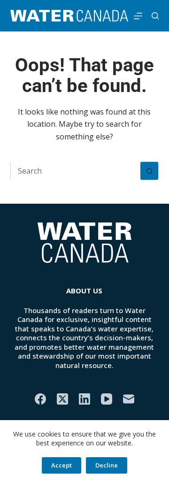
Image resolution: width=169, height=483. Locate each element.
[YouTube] (106, 399)
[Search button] (149, 171)
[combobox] (76, 170)
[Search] (155, 15)
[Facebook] (40, 399)
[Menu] (138, 16)
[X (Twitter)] (62, 399)
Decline (106, 465)
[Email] (128, 399)
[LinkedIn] (84, 399)
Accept (61, 465)
